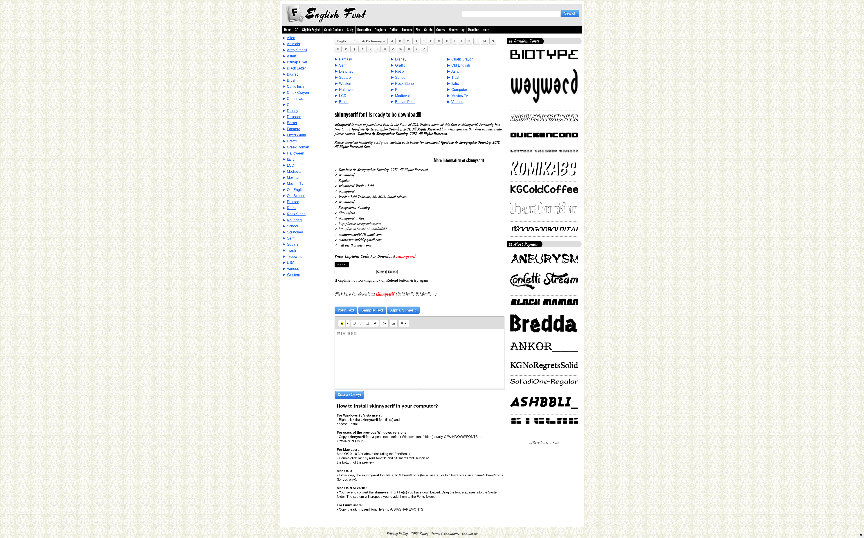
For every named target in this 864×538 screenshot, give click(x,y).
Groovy (440, 29)
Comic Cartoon (333, 29)
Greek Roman (298, 147)
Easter (292, 123)
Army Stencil (297, 50)
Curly (350, 29)
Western (293, 275)
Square (293, 244)
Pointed (293, 202)
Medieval (294, 171)
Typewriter (295, 256)
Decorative (364, 29)
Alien (291, 38)
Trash (291, 250)
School (292, 226)
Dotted (394, 29)
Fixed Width (296, 135)
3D (296, 29)
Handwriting (456, 29)
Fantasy (293, 129)
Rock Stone (296, 214)
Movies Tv (295, 184)
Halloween (295, 153)
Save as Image (349, 394)
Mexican (293, 177)
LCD (290, 165)
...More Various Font (544, 442)
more (486, 29)
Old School (296, 196)
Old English (296, 190)
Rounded (294, 220)
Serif (290, 238)
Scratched (295, 232)
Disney (292, 111)
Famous (407, 29)
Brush (291, 80)
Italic (290, 159)
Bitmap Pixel (297, 62)
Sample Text (372, 310)
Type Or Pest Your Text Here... (348, 334)
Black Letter (296, 68)
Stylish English (311, 29)
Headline (473, 29)
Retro (291, 208)
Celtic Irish (295, 86)
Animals (293, 44)
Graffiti (292, 141)
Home (287, 29)
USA (291, 263)
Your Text (346, 310)
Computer (295, 105)
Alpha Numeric (403, 310)
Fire (418, 29)
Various (293, 269)
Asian (291, 56)
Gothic (428, 29)
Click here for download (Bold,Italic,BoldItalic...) (386, 294)
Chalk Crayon (298, 92)
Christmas (295, 99)
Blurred (293, 74)
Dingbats (380, 29)
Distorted (294, 117)
